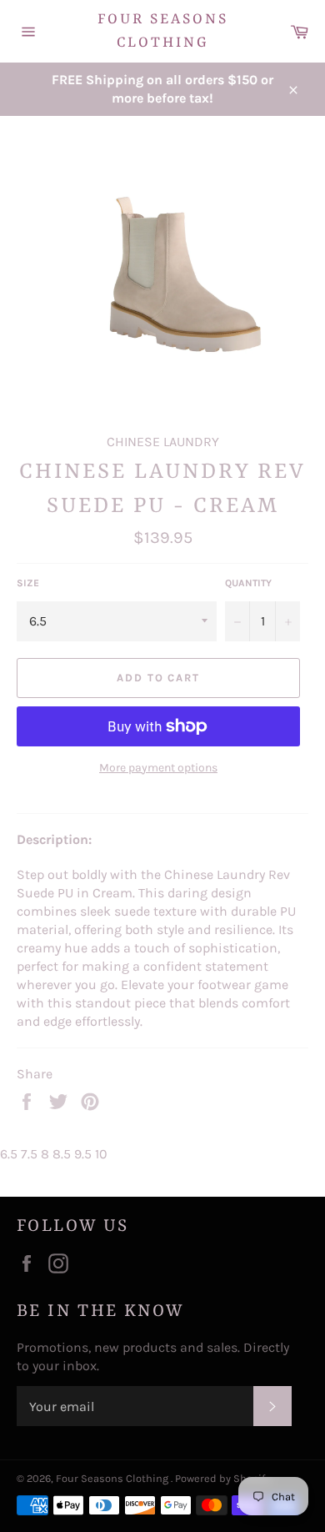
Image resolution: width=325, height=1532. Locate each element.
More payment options (158, 768)
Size (28, 583)
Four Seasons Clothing (163, 31)
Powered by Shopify (222, 1478)
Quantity (248, 583)
